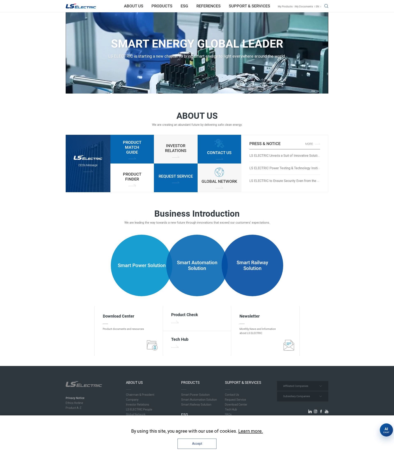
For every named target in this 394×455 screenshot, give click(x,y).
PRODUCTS (161, 5)
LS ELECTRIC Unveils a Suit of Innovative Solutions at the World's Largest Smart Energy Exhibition (319, 156)
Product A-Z (73, 407)
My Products (285, 6)
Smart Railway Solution (196, 404)
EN (317, 6)
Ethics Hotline (74, 403)
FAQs (228, 414)
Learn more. (250, 431)
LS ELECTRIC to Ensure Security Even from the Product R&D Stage (297, 181)
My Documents (304, 6)
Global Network (135, 414)
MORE (309, 143)
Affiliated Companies (295, 386)
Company (132, 399)
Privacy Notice (75, 398)
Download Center (236, 404)
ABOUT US (133, 5)
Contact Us (232, 394)
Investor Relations (137, 404)
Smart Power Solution (195, 394)
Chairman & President (140, 394)
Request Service (235, 399)
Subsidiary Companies (296, 396)
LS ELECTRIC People (139, 409)
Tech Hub (231, 409)
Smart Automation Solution (199, 399)
